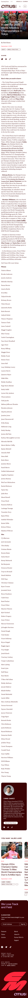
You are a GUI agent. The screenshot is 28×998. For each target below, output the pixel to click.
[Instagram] (2, 947)
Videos (3, 934)
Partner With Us (18, 937)
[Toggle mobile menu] (25, 6)
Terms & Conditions (7, 955)
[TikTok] (10, 947)
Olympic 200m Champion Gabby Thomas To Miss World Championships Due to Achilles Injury (11, 869)
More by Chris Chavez (10, 823)
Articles (3, 937)
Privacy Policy (6, 953)
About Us (16, 934)
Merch (16, 931)
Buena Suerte (11, 965)
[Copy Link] (10, 59)
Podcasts (3, 931)
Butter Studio (12, 964)
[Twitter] (6, 947)
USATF (3, 49)
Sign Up (23, 924)
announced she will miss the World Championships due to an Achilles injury (12, 150)
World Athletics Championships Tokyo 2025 (14, 49)
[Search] (20, 6)
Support (16, 940)
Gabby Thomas (6, 882)
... (16, 884)
